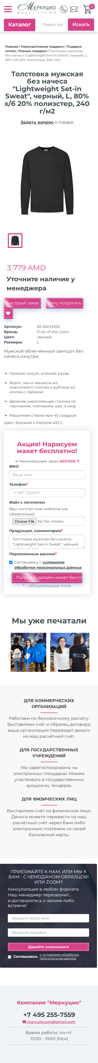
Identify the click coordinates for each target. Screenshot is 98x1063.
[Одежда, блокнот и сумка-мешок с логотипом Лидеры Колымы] (28, 652)
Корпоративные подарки (42, 46)
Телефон (18, 484)
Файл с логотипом (27, 502)
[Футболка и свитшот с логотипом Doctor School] (69, 652)
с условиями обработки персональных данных (59, 956)
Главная (11, 46)
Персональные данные (33, 554)
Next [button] (84, 656)
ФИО (14, 466)
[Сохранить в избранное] (8, 313)
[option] (47, 179)
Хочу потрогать (64, 303)
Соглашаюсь (46, 956)
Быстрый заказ (22, 303)
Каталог (19, 24)
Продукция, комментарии (36, 530)
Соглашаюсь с (48, 565)
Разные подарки (33, 51)
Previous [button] (13, 656)
